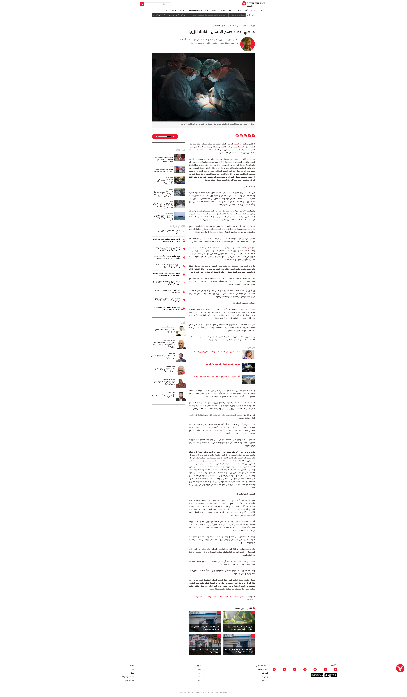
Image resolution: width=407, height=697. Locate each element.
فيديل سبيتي (232, 43)
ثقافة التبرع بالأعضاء (226, 597)
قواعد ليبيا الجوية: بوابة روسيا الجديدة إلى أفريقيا (163, 170)
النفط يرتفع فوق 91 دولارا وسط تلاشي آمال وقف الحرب (163, 217)
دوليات (171, 189)
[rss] (274, 669)
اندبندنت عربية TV (177, 10)
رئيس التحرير (264, 673)
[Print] (237, 135)
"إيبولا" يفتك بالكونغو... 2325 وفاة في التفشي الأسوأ (205, 628)
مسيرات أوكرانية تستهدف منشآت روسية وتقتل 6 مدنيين (167, 265)
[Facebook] (335, 669)
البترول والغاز (169, 213)
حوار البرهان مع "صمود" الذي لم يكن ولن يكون (163, 382)
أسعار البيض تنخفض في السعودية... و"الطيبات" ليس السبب (167, 308)
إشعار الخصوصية (263, 669)
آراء (246, 10)
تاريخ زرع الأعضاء (197, 597)
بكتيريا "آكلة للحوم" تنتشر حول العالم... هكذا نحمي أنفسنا (240, 628)
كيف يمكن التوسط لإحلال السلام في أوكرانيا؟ (163, 356)
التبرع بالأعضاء (239, 597)
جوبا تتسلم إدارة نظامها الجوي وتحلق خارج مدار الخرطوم (166, 282)
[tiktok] (284, 669)
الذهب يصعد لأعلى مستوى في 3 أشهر (168, 231)
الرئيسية (252, 25)
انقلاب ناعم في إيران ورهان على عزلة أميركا (165, 369)
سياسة (254, 10)
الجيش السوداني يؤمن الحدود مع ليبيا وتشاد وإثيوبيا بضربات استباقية (166, 274)
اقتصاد (239, 10)
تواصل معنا (264, 676)
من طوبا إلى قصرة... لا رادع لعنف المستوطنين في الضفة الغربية (163, 205)
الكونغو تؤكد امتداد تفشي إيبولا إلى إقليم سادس (205, 650)
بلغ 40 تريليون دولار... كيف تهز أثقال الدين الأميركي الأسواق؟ (166, 240)
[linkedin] (294, 669)
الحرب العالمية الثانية (243, 247)
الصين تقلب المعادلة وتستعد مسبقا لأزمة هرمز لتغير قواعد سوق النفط (164, 344)
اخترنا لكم (250, 600)
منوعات (222, 10)
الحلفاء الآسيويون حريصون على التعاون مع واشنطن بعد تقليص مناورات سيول (162, 193)
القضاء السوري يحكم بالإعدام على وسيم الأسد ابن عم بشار (164, 181)
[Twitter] (325, 669)
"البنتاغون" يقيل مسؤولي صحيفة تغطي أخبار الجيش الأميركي (168, 248)
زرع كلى (221, 211)
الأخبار (262, 10)
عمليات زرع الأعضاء (211, 597)
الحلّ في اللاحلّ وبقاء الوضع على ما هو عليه (163, 330)
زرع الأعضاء (238, 144)
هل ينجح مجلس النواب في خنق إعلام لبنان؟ (163, 395)
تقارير (171, 167)
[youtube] (305, 669)
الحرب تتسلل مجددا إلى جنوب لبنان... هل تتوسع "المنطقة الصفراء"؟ (167, 299)
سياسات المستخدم (262, 665)
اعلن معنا (265, 680)
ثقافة (231, 10)
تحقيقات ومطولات (195, 10)
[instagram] (315, 669)
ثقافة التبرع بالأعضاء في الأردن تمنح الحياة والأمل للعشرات (217, 376)
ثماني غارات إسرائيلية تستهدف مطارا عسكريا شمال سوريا (229, 15)
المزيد (165, 10)
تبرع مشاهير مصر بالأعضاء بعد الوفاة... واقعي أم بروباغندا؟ (217, 351)
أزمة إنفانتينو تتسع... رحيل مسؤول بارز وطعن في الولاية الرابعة (163, 159)
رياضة (214, 10)
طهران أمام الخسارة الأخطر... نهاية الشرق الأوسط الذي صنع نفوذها (167, 257)
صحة (206, 10)
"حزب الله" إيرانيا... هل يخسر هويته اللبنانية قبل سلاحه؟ (167, 291)
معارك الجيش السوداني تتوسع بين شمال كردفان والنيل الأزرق (189, 15)
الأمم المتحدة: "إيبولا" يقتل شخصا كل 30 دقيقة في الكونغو (239, 650)
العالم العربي (169, 177)
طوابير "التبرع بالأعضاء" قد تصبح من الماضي (223, 364)
